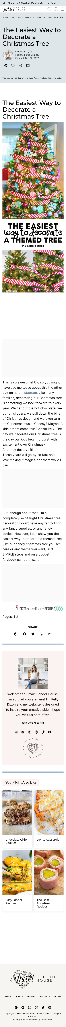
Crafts (19, 996)
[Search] (55, 9)
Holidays (44, 996)
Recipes (31, 996)
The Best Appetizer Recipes (43, 903)
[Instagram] (29, 732)
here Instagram (25, 393)
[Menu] (62, 9)
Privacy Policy (20, 1019)
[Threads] (36, 732)
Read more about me (33, 723)
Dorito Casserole (48, 839)
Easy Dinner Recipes (14, 901)
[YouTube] (50, 732)
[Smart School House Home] (14, 9)
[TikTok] (43, 732)
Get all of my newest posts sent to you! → (30, 2)
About (57, 996)
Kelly (21, 51)
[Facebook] (22, 732)
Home (5, 17)
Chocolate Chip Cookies (16, 841)
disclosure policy (54, 78)
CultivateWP (46, 1019)
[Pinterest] (16, 732)
